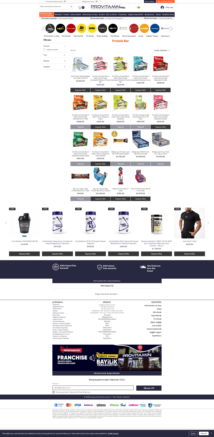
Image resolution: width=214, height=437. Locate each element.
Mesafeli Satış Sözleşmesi (62, 326)
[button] (81, 7)
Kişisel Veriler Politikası (61, 338)
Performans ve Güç (153, 305)
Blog (107, 325)
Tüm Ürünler (107, 334)
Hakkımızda (57, 309)
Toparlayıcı (156, 335)
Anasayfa (56, 304)
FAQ (107, 336)
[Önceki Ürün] (5, 223)
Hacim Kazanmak (154, 329)
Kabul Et (204, 433)
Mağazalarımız (58, 307)
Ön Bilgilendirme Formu (61, 334)
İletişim (55, 311)
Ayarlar (193, 433)
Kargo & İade (57, 319)
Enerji (159, 309)
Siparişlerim (107, 338)
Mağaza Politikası (59, 317)
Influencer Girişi (58, 313)
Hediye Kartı (107, 327)
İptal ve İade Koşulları (60, 330)
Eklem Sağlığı (156, 322)
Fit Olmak (157, 319)
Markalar (107, 321)
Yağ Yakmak (156, 315)
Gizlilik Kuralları (113, 433)
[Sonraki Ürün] (208, 223)
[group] (107, 232)
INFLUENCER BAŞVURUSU (107, 319)
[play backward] (43, 28)
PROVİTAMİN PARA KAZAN (107, 332)
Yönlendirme (107, 330)
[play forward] (171, 28)
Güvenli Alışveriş (58, 321)
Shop (107, 323)
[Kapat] (211, 433)
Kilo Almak (157, 312)
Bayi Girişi (56, 315)
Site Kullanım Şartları (60, 328)
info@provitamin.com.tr (107, 305)
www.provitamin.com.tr (101, 397)
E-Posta (55, 384)
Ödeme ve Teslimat (60, 336)
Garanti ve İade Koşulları (61, 323)
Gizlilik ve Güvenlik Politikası (63, 332)
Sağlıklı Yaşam (155, 332)
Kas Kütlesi (156, 325)
